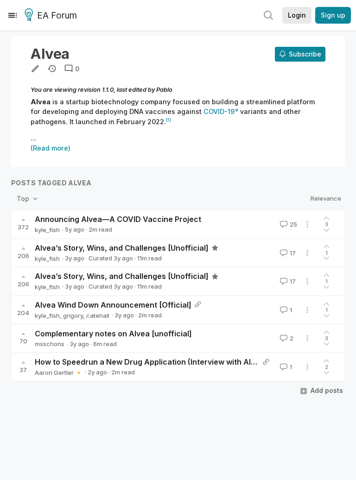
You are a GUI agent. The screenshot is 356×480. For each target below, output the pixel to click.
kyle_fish (47, 230)
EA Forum (57, 15)
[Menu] (12, 15)
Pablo (164, 89)
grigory (73, 315)
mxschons (49, 343)
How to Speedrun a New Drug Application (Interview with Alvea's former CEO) (177, 361)
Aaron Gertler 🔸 (59, 372)
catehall (97, 315)
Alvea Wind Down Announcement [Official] (113, 304)
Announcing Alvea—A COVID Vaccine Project (118, 219)
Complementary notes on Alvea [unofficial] (113, 333)
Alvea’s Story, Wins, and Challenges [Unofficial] (122, 248)
